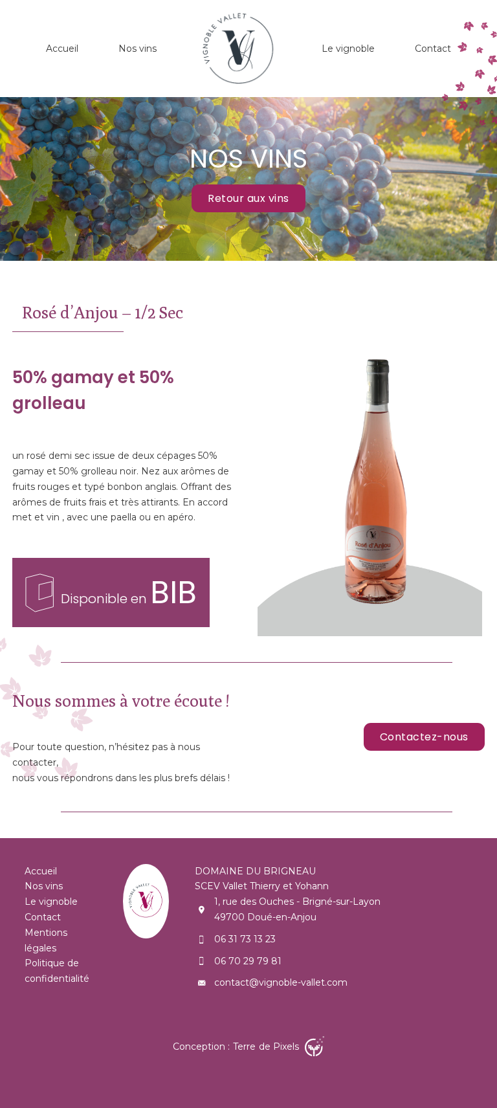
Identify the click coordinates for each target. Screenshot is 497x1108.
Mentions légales (46, 940)
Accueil (62, 48)
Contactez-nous (424, 736)
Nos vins (137, 48)
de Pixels (267, 1046)
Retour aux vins (248, 198)
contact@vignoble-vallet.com (281, 982)
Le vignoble (348, 48)
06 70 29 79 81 (248, 961)
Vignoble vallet (239, 48)
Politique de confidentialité (57, 970)
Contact (433, 48)
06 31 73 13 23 (245, 939)
